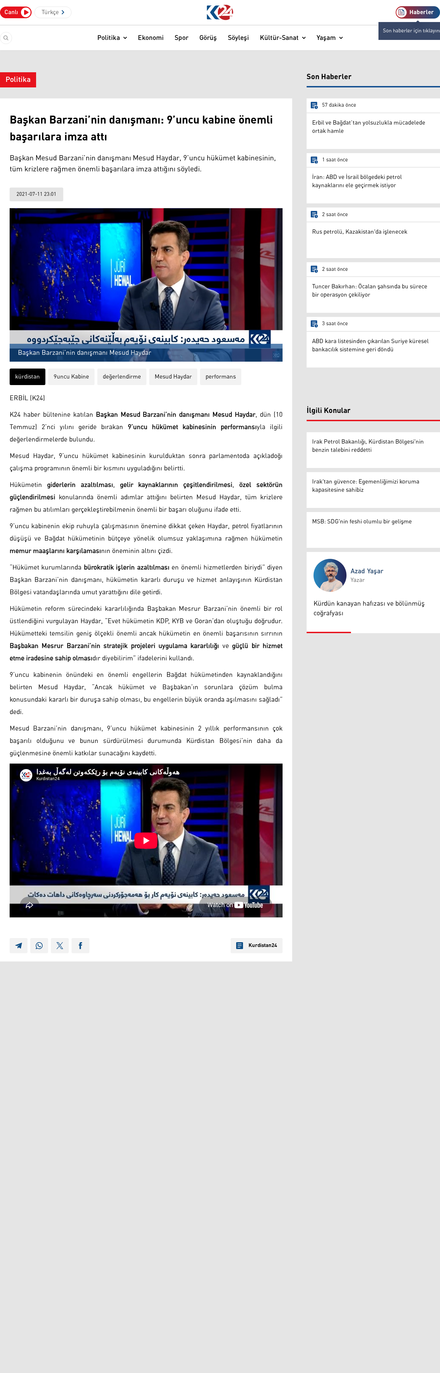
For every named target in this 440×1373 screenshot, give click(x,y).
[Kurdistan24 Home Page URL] (220, 12)
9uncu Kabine (71, 377)
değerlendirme (122, 377)
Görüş (208, 38)
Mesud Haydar (173, 377)
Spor (181, 38)
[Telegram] (19, 945)
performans (221, 377)
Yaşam (326, 37)
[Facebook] (80, 945)
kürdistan (27, 377)
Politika (108, 37)
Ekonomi (151, 38)
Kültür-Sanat (279, 37)
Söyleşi (238, 38)
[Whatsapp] (39, 945)
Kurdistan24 (263, 945)
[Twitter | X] (60, 945)
